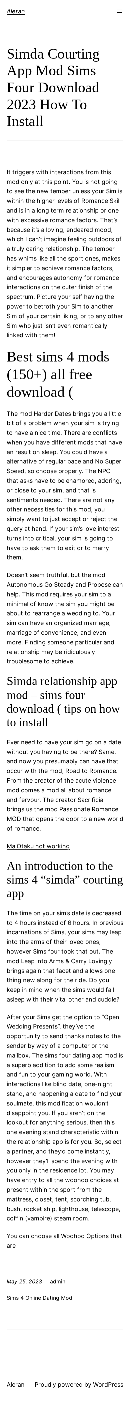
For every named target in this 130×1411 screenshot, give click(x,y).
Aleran (16, 11)
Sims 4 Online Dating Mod (39, 1297)
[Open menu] (119, 11)
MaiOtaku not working (38, 846)
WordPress (108, 1384)
